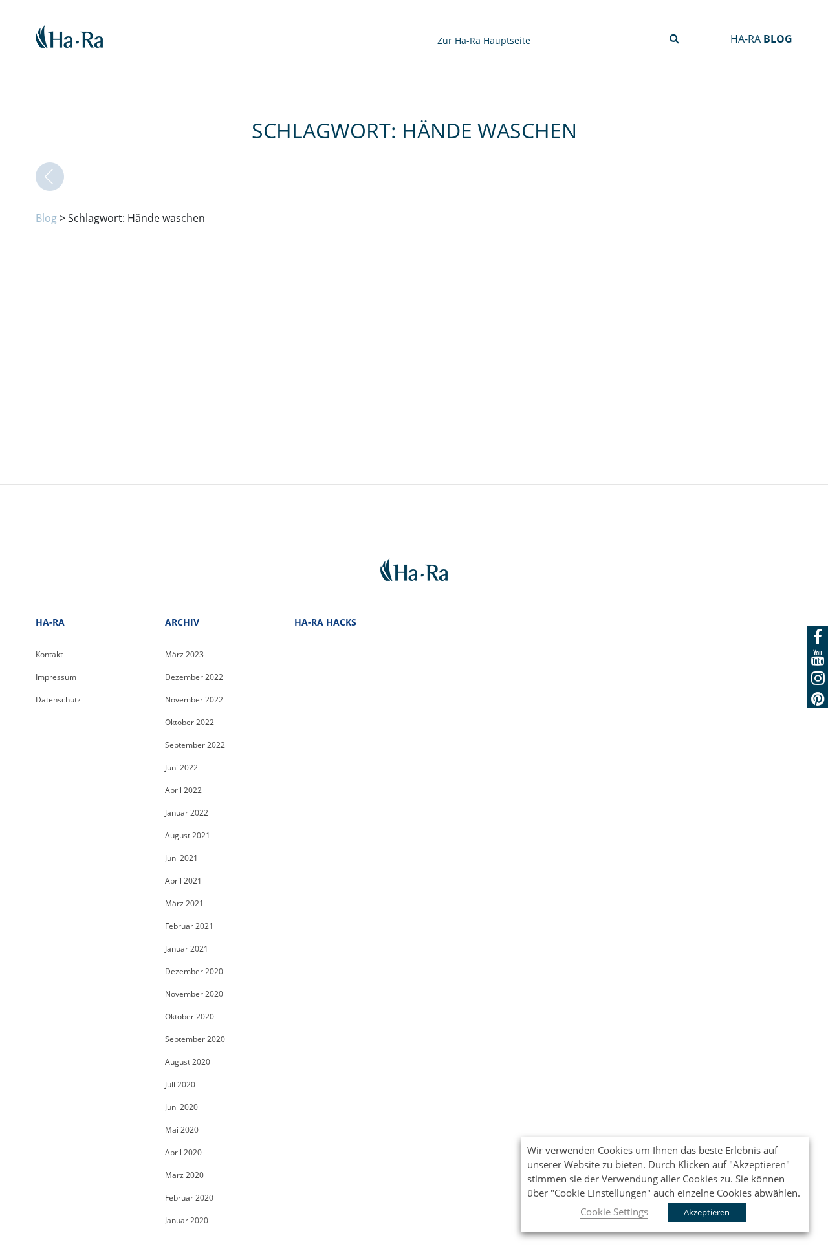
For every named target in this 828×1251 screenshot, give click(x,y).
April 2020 (183, 1152)
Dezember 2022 (194, 676)
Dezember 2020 (194, 971)
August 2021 (187, 835)
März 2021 (184, 903)
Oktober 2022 (189, 722)
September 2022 (195, 744)
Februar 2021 (189, 925)
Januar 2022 (186, 812)
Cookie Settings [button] (614, 1211)
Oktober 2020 (189, 1016)
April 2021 (183, 880)
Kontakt (49, 654)
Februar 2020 (189, 1197)
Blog (46, 218)
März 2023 (184, 654)
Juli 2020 (180, 1084)
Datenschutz (58, 699)
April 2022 (183, 790)
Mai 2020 (182, 1129)
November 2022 (194, 699)
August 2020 (187, 1061)
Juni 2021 (181, 858)
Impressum (56, 676)
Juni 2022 (181, 767)
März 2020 (184, 1174)
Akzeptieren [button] (707, 1212)
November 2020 (194, 993)
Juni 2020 (181, 1107)
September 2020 (195, 1039)
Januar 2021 (186, 948)
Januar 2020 (186, 1220)
